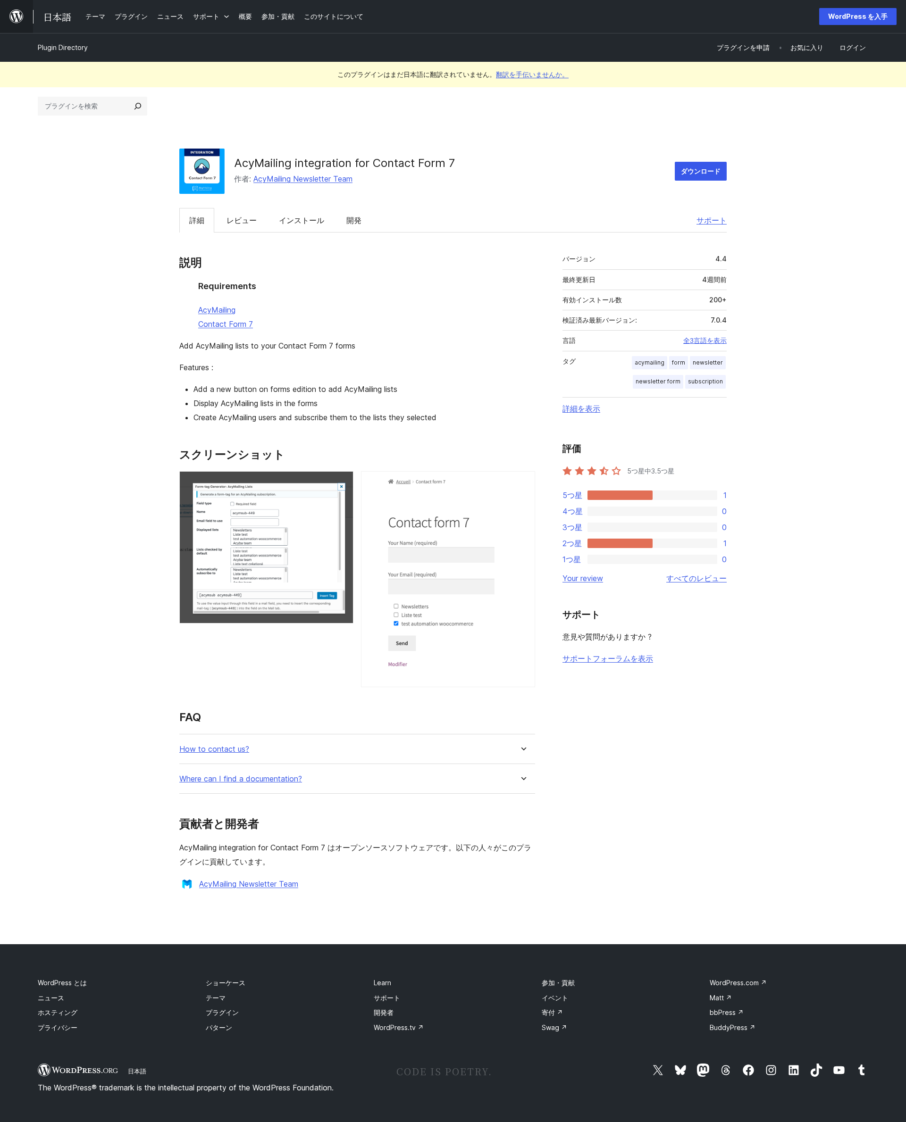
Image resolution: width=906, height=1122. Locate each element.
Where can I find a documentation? (240, 778)
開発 (353, 220)
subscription (705, 381)
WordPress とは (62, 983)
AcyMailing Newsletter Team (302, 178)
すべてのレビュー (696, 578)
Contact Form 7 (225, 324)
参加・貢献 (558, 983)
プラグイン (222, 1012)
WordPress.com (738, 983)
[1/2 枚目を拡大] (340, 484)
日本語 (137, 1071)
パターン (219, 1027)
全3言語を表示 (705, 340)
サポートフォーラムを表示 (607, 658)
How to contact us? (214, 749)
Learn (382, 983)
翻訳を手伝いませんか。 (532, 74)
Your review (582, 578)
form (678, 362)
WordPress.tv (399, 1027)
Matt (721, 998)
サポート (711, 220)
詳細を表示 (581, 408)
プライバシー (57, 1027)
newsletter (708, 362)
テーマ (216, 998)
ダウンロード (701, 171)
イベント (555, 998)
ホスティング (57, 1012)
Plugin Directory (63, 47)
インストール (301, 220)
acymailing (649, 362)
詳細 (196, 220)
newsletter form (658, 381)
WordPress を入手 (858, 16)
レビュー (241, 220)
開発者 (384, 1012)
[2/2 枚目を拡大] (522, 484)
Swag (554, 1027)
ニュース (51, 998)
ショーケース (225, 983)
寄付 (552, 1012)
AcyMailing (216, 310)
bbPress (727, 1012)
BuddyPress (732, 1027)
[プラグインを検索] (137, 106)
